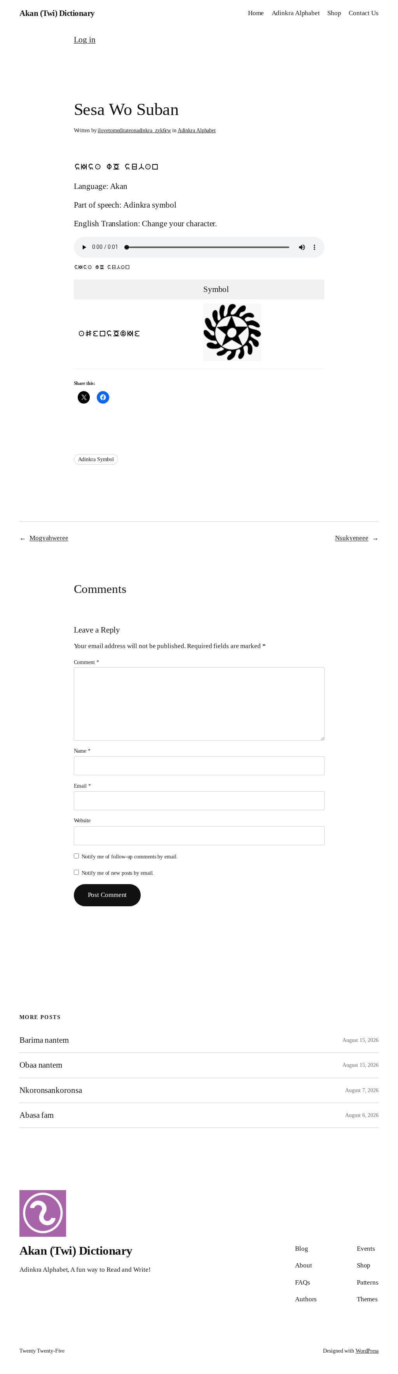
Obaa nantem (40, 1065)
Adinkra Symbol (96, 459)
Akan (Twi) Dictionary (57, 13)
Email (82, 786)
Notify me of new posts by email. (118, 873)
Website (82, 820)
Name (82, 751)
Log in (85, 39)
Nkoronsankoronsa (50, 1090)
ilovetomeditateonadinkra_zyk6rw (134, 130)
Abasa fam (36, 1115)
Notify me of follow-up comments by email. (130, 857)
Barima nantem (44, 1040)
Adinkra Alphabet (197, 130)
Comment (86, 662)
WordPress (367, 1351)
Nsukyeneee (351, 538)
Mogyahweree (49, 538)
